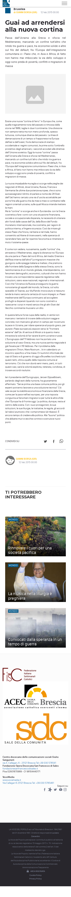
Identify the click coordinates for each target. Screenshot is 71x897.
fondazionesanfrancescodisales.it (20, 768)
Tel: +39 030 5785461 (43, 782)
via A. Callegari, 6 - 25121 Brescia (19, 762)
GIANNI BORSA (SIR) (26, 458)
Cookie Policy (35, 875)
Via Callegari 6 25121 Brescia (17, 782)
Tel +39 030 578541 (46, 762)
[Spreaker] (50, 791)
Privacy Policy (35, 878)
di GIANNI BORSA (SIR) (26, 12)
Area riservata (37, 871)
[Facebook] (45, 791)
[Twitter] (55, 791)
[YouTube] (61, 791)
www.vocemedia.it (12, 780)
